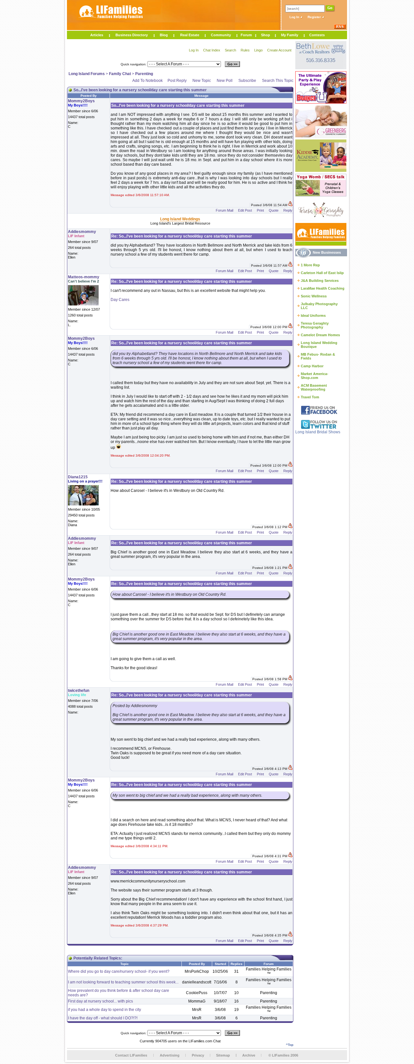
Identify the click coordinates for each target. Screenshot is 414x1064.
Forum (246, 35)
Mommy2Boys (81, 101)
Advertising (170, 1055)
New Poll (225, 80)
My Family (289, 35)
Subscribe (247, 80)
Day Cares (120, 299)
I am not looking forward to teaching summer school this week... (123, 982)
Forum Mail (224, 210)
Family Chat (120, 74)
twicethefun (78, 690)
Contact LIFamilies (131, 1055)
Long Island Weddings (180, 219)
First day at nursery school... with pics (100, 1001)
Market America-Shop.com (314, 376)
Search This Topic (277, 80)
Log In (294, 17)
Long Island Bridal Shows (317, 432)
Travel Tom (310, 397)
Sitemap (223, 1055)
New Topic (201, 80)
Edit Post (245, 210)
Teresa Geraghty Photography (315, 325)
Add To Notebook (147, 80)
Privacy (198, 1055)
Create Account (279, 50)
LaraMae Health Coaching (322, 288)
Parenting (144, 74)
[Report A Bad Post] (290, 205)
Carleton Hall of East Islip (322, 273)
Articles (96, 35)
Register (315, 17)
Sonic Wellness (314, 296)
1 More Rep (310, 265)
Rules (245, 50)
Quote (273, 210)
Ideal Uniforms (313, 315)
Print (260, 210)
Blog (164, 35)
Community (221, 35)
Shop (265, 35)
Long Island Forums (87, 74)
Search (230, 50)
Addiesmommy (82, 231)
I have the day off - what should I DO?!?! (102, 1018)
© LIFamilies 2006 (283, 1055)
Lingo (258, 50)
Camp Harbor (312, 366)
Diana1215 (78, 477)
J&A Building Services (320, 281)
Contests (317, 35)
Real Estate (189, 35)
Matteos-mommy (83, 277)
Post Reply (177, 80)
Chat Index (211, 50)
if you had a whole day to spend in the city (104, 1009)
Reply (287, 210)
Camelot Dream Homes (320, 335)
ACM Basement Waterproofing (314, 387)
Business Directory (131, 35)
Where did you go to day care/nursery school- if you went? (118, 971)
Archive (248, 1055)
